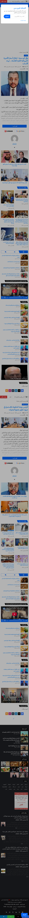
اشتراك (7, 16)
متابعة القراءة (23, 20)
